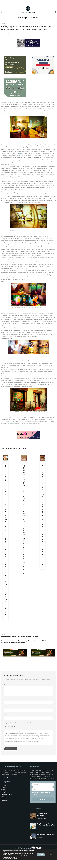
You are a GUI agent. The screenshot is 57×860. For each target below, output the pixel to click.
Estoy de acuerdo (10, 726)
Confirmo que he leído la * (40, 793)
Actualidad (4, 787)
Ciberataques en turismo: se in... (46, 834)
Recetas (3, 798)
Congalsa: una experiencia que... (46, 824)
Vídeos (3, 802)
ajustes (15, 858)
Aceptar (41, 854)
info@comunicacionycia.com (11, 740)
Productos (3, 785)
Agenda (3, 792)
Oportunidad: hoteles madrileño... (43, 814)
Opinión (3, 796)
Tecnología (4, 791)
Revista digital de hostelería (28, 18)
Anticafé (20, 153)
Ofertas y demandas (6, 794)
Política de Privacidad (40, 740)
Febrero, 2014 (3, 33)
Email (5, 707)
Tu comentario (8, 684)
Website (6, 715)
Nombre (6, 699)
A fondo (3, 23)
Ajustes (50, 854)
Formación (4, 800)
